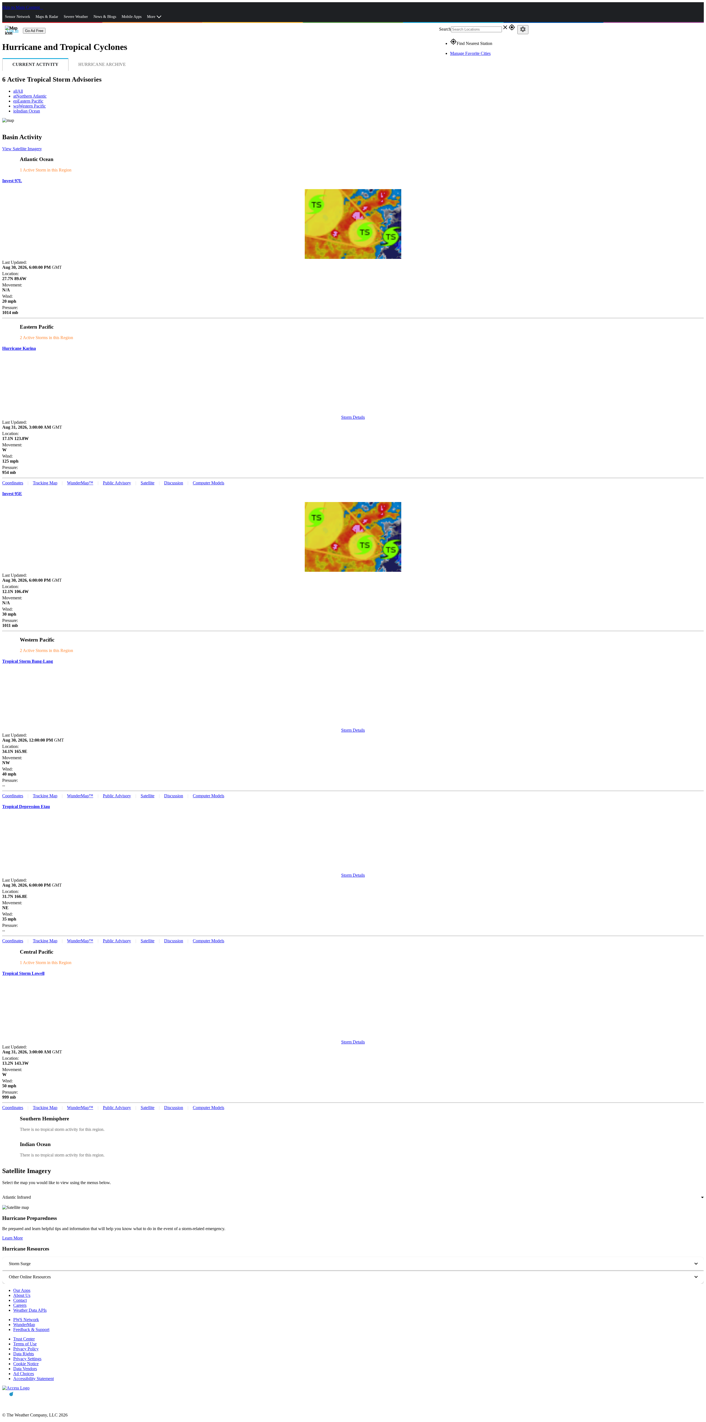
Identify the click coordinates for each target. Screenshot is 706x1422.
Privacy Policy (26, 1348)
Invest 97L (12, 180)
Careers (19, 1305)
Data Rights (23, 1353)
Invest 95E (12, 493)
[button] (353, 1263)
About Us (21, 1295)
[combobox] (353, 1197)
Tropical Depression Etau (26, 806)
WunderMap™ (80, 483)
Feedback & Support (31, 1329)
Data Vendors (25, 1368)
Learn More (12, 1238)
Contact (20, 1300)
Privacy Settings (27, 1358)
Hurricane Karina (19, 348)
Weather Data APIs (30, 1310)
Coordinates (12, 483)
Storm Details (353, 417)
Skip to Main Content (21, 7)
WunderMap (24, 1324)
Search (445, 29)
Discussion (173, 483)
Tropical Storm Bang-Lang (27, 661)
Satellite (147, 483)
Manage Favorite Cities (470, 53)
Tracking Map (45, 483)
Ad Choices (23, 1373)
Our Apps (21, 1290)
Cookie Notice (26, 1363)
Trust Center (24, 1339)
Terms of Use (25, 1343)
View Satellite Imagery (22, 148)
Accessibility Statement (33, 1378)
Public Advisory (117, 483)
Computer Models (208, 483)
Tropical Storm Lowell (23, 973)
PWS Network (26, 1319)
